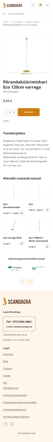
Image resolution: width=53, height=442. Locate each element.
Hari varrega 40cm (12, 237)
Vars (31, 204)
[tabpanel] (26, 55)
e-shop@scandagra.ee (22, 326)
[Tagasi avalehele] (12, 5)
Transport (7, 368)
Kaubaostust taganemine (15, 395)
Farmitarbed (17, 22)
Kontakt (6, 376)
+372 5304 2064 (21, 321)
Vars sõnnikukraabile (11, 206)
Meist (5, 361)
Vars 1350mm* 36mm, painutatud (38, 239)
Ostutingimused (10, 388)
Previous (22, 281)
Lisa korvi (28, 112)
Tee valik (21, 212)
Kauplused (8, 354)
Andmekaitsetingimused (14, 409)
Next (30, 281)
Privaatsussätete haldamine (16, 417)
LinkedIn (11, 424)
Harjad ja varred (32, 22)
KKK (5, 383)
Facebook (5, 424)
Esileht (6, 22)
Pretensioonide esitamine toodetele (19, 402)
